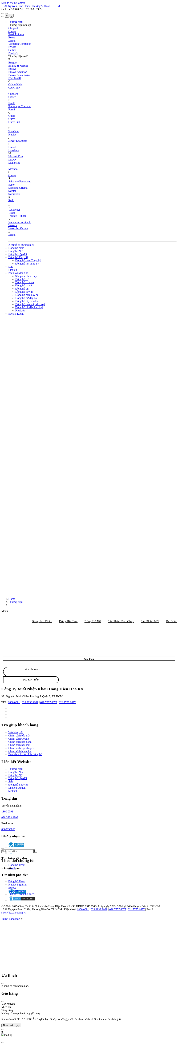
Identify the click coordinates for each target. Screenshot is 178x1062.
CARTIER (14, 87)
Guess (11, 118)
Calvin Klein (15, 84)
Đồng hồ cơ (21, 279)
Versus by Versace (18, 228)
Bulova (12, 68)
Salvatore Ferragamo (19, 181)
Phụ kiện (13, 53)
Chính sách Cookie (18, 738)
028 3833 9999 (30, 702)
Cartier (12, 50)
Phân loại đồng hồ (18, 272)
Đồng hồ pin (22, 288)
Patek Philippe (16, 34)
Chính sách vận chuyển (21, 748)
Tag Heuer (14, 209)
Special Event (15, 313)
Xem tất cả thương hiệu (21, 244)
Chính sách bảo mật (19, 735)
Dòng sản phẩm (42, 621)
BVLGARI (14, 78)
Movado (13, 168)
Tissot (11, 212)
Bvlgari (12, 46)
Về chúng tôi (15, 732)
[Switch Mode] (6, 13)
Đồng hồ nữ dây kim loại (29, 307)
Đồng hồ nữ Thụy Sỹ (27, 263)
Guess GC (14, 122)
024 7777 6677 (67, 702)
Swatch (12, 190)
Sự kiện (12, 790)
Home (11, 598)
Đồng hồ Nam (16, 247)
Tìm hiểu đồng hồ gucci (21, 894)
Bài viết (171, 621)
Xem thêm (89, 659)
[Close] (2, 983)
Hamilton (13, 131)
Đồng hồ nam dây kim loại (30, 304)
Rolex (11, 37)
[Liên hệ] (2, 1029)
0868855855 (8, 829)
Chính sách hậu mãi (19, 744)
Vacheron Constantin (19, 43)
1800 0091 (14, 702)
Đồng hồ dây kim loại (27, 301)
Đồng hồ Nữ (15, 251)
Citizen (12, 96)
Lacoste (12, 147)
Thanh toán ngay (11, 1025)
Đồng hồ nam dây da (26, 294)
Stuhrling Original (18, 187)
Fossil (11, 109)
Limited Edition (17, 787)
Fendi (11, 103)
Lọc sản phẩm (31, 680)
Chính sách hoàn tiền (19, 751)
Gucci (11, 115)
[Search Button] (2, 16)
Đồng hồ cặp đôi (17, 254)
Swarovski (14, 194)
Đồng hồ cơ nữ (23, 285)
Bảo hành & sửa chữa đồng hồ (25, 754)
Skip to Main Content (13, 2)
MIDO (12, 159)
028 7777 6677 (48, 702)
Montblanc (14, 162)
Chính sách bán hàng (19, 741)
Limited (12, 269)
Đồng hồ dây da (24, 291)
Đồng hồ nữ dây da (26, 297)
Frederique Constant (19, 106)
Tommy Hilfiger (17, 215)
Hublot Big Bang (17, 884)
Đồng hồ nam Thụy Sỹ (28, 260)
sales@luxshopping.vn (13, 912)
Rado (11, 200)
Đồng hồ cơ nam (24, 282)
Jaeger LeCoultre (17, 140)
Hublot (12, 134)
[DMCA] (21, 900)
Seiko (11, 184)
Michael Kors (15, 156)
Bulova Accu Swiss (19, 75)
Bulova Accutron (17, 71)
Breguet (12, 62)
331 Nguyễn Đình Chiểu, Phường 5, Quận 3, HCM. (32, 6)
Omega (12, 31)
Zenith (11, 40)
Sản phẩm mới (150, 621)
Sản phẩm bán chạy (26, 276)
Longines (13, 150)
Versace (12, 225)
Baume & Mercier (18, 65)
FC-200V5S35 (16, 890)
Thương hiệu (15, 21)
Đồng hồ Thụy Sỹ (18, 257)
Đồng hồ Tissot (16, 864)
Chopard (13, 28)
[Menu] (2, 13)
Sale (10, 266)
